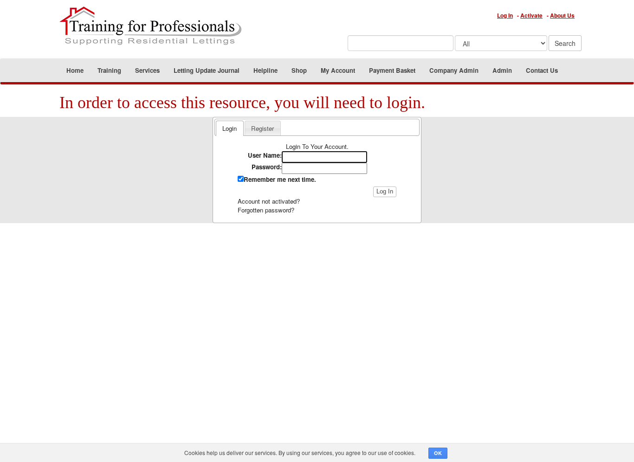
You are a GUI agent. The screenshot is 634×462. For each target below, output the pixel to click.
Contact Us (542, 70)
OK (438, 452)
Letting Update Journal (206, 70)
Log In (505, 15)
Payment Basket (392, 70)
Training (109, 70)
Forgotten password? (266, 209)
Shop (299, 70)
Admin (502, 70)
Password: (267, 167)
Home (75, 70)
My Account (338, 70)
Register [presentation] (262, 128)
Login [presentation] (229, 128)
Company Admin (454, 70)
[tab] (229, 128)
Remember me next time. (280, 179)
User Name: (265, 155)
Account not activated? (269, 201)
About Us (562, 15)
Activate (531, 15)
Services (147, 70)
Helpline (265, 70)
